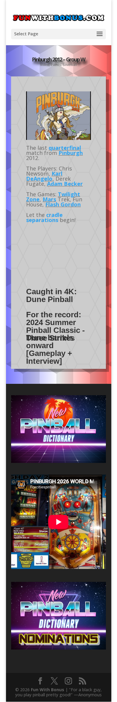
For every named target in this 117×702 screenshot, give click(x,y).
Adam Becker (65, 183)
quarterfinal (65, 147)
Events (56, 65)
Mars (49, 199)
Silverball (70, 65)
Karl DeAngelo (44, 176)
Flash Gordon (63, 204)
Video (44, 65)
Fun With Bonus (47, 689)
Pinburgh (70, 152)
